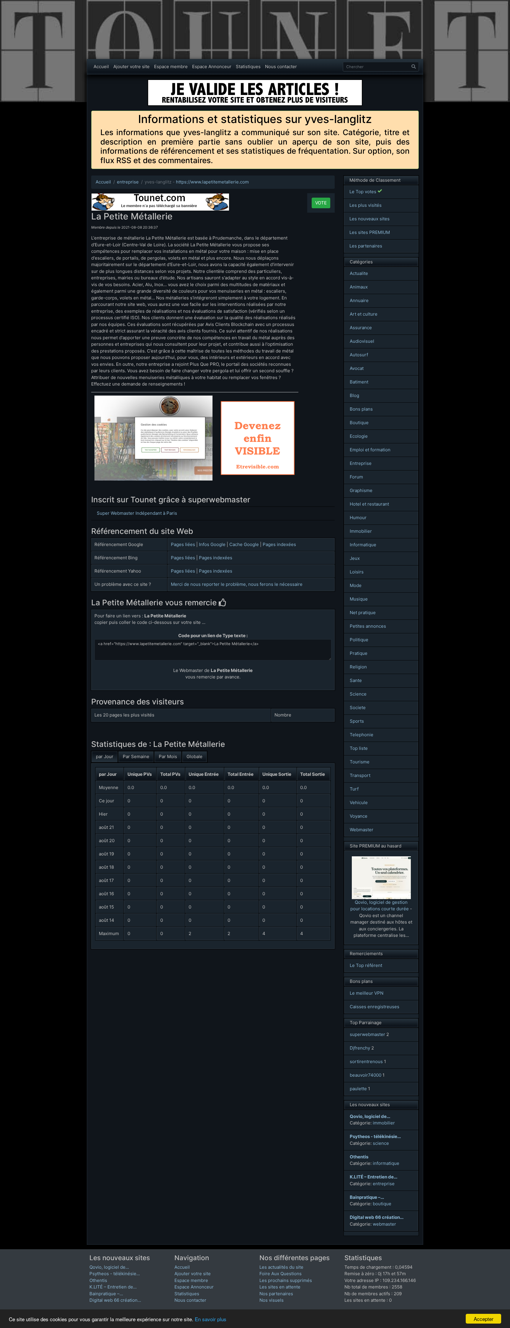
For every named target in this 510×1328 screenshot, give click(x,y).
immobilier (384, 1123)
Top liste (359, 748)
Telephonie (361, 734)
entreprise (128, 182)
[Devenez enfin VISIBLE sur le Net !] (257, 404)
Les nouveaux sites (369, 219)
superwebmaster (367, 1034)
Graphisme (361, 490)
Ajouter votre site (131, 66)
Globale (194, 756)
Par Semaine (136, 756)
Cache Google (244, 544)
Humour (358, 517)
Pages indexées (279, 544)
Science (358, 694)
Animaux (359, 287)
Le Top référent (366, 965)
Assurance (361, 327)
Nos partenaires (276, 1293)
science (381, 1143)
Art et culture (363, 314)
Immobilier (361, 531)
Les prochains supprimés (285, 1280)
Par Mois (168, 756)
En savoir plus (210, 1319)
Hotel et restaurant (369, 504)
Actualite (359, 273)
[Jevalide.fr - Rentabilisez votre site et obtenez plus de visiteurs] (255, 82)
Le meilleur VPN (366, 993)
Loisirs (357, 572)
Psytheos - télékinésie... (114, 1273)
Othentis (98, 1280)
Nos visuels (271, 1300)
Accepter (483, 1318)
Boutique (359, 422)
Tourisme (360, 762)
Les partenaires (365, 246)
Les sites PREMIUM (369, 232)
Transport (360, 775)
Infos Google (212, 544)
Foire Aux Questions (280, 1273)
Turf (354, 789)
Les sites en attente (279, 1287)
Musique (359, 599)
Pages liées (183, 544)
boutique (382, 1203)
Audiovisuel (362, 341)
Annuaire (359, 300)
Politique (359, 639)
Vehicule (359, 802)
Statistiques (248, 66)
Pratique (358, 653)
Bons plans (361, 409)
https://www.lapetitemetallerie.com (212, 182)
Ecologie (359, 436)
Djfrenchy (360, 1048)
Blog (354, 395)
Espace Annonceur (211, 66)
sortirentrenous (366, 1061)
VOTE (321, 203)
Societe (358, 707)
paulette (358, 1088)
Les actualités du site (281, 1267)
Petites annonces (368, 626)
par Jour (104, 756)
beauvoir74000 (365, 1075)
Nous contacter (281, 66)
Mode (356, 585)
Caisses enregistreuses (374, 1006)
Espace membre (171, 66)
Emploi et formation (370, 449)
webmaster (384, 1224)
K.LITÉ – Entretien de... (113, 1287)
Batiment (359, 382)
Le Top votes (363, 191)
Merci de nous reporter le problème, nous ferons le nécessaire (237, 584)
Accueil (101, 66)
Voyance (358, 816)
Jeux (355, 558)
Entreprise (361, 463)
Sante (356, 680)
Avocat (357, 368)
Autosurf (359, 355)
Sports (357, 721)
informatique (386, 1163)
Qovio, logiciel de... (109, 1267)
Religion (358, 667)
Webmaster (361, 829)
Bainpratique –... (106, 1293)
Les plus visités (365, 205)
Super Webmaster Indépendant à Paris (137, 513)
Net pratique (363, 612)
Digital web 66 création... (115, 1300)
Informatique (363, 544)
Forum (356, 477)
